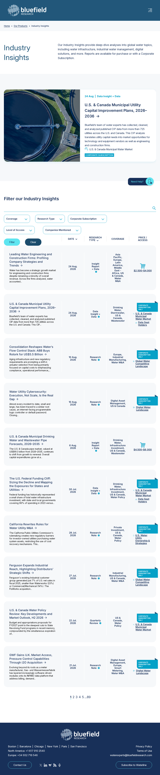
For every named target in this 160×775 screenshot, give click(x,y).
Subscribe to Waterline (134, 765)
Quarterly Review (95, 622)
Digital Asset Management (117, 402)
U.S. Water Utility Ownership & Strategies (142, 539)
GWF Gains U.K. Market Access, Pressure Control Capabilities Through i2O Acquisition (30, 658)
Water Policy (118, 497)
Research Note (95, 358)
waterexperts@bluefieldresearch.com (131, 755)
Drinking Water (118, 309)
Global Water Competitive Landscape (142, 364)
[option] (80, 125)
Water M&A (118, 280)
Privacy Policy (144, 746)
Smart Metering (117, 669)
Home (7, 26)
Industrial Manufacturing (117, 358)
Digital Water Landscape (143, 408)
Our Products (21, 26)
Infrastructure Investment (118, 447)
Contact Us (19, 765)
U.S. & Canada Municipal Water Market (110, 149)
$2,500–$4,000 (143, 270)
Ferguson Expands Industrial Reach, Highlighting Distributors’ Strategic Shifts (31, 569)
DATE (71, 239)
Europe (117, 259)
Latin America (117, 264)
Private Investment (117, 529)
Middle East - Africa (117, 270)
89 (89, 697)
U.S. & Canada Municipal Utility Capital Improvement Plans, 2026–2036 (116, 110)
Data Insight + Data (108, 96)
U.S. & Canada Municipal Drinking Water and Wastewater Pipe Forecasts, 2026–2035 (31, 440)
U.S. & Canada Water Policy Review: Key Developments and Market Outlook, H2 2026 (30, 614)
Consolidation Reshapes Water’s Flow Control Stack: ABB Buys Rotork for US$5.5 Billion (31, 350)
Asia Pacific (117, 256)
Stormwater (117, 312)
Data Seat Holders (143, 323)
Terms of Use (144, 750)
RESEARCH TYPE (95, 238)
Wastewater (118, 320)
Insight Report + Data (95, 266)
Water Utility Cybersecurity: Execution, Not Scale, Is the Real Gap (31, 395)
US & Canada (118, 274)
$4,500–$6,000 (143, 449)
